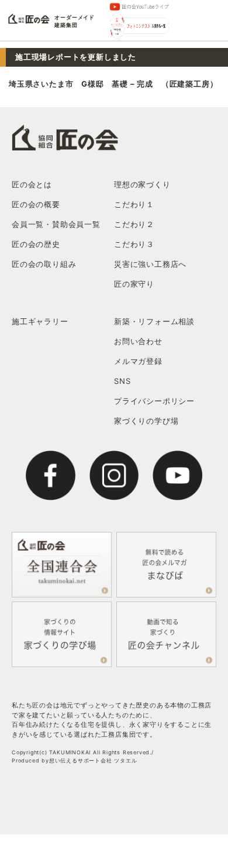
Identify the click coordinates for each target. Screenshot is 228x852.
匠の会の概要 (36, 204)
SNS (122, 381)
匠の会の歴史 (36, 244)
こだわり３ (134, 244)
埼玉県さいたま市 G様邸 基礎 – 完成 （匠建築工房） (113, 83)
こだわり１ (134, 204)
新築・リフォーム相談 (154, 321)
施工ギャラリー (40, 321)
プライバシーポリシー (154, 401)
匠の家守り (134, 283)
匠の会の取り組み (44, 264)
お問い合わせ (138, 341)
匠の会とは (32, 184)
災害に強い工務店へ (150, 264)
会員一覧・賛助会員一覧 (56, 224)
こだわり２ (134, 224)
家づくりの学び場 (146, 420)
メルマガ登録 (138, 361)
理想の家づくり (142, 184)
